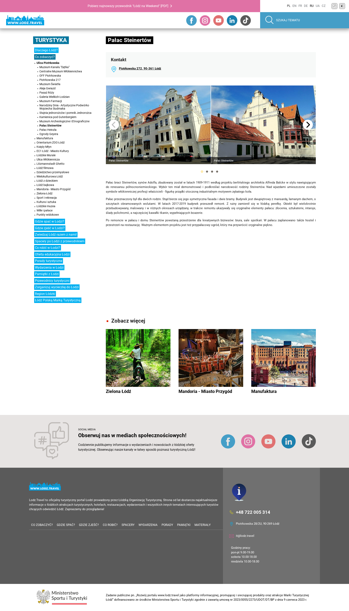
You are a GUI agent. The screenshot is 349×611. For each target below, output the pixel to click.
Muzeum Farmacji (50, 101)
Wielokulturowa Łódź (50, 176)
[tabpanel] (158, 124)
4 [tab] (217, 172)
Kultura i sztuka (46, 202)
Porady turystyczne (48, 261)
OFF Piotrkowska (50, 75)
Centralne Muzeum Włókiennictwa (60, 71)
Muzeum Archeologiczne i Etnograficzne (64, 121)
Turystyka (51, 40)
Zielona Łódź (45, 193)
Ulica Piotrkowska (48, 62)
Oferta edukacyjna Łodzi (52, 254)
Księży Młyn (44, 146)
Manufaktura (45, 138)
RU (312, 6)
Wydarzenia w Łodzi (49, 267)
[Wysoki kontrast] (342, 6)
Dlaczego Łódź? (46, 50)
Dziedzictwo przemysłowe (53, 172)
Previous (114, 125)
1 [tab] (202, 172)
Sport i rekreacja (47, 197)
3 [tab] (212, 172)
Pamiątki (183, 525)
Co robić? (110, 525)
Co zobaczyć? (45, 57)
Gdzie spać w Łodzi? (49, 221)
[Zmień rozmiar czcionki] (334, 6)
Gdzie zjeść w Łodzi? (50, 228)
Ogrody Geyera (48, 134)
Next (308, 125)
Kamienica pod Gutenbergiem (57, 117)
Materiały (202, 525)
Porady (167, 525)
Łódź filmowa (45, 168)
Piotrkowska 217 (50, 79)
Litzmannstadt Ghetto (50, 163)
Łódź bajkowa (45, 185)
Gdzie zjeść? (89, 525)
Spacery (128, 525)
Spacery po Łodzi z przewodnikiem (59, 241)
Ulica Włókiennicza (48, 159)
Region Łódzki (45, 294)
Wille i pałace (45, 210)
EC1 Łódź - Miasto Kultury (53, 151)
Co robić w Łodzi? (47, 248)
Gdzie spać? (66, 525)
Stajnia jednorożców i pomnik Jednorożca (65, 112)
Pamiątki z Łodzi (47, 274)
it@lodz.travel (245, 536)
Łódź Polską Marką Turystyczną (58, 300)
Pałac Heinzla (48, 129)
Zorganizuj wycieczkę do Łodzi (57, 287)
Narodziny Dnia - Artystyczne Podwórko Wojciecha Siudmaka (64, 107)
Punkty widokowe (48, 214)
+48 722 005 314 (253, 512)
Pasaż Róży (46, 92)
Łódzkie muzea (46, 206)
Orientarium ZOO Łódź (51, 142)
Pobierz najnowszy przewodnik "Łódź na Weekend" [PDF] (128, 6)
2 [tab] (207, 172)
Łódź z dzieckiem (47, 180)
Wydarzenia (148, 525)
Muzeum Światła (49, 84)
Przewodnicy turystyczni (52, 281)
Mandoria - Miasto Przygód (53, 189)
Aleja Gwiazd (47, 88)
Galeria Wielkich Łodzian (54, 96)
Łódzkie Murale (46, 155)
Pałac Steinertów (50, 125)
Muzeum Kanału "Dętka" (54, 67)
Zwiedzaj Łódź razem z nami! (56, 234)
